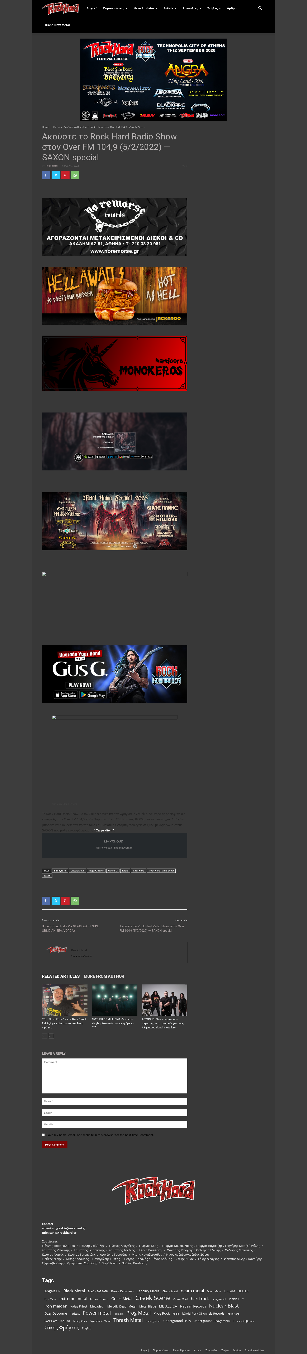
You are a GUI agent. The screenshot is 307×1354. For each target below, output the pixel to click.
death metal (192, 1291)
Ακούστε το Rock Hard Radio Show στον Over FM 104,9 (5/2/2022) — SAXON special (152, 928)
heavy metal (219, 1299)
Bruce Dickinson (122, 1291)
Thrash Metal (128, 1320)
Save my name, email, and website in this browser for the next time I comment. (100, 1135)
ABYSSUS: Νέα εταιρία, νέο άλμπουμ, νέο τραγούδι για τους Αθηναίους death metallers (163, 1023)
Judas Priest (78, 1306)
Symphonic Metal (100, 1321)
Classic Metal (77, 870)
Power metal (97, 1313)
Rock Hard (52, 165)
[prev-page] (44, 1035)
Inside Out (236, 1299)
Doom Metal (214, 1291)
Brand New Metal (57, 25)
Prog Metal (138, 1313)
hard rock (200, 1298)
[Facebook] (46, 175)
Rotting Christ (80, 1321)
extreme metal (73, 1298)
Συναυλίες (190, 8)
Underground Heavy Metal (212, 1321)
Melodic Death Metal (121, 1306)
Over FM (113, 870)
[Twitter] (56, 175)
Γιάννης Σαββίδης (244, 1321)
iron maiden (55, 1306)
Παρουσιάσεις (113, 8)
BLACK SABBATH (98, 1291)
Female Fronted (99, 1299)
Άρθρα (232, 8)
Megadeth (97, 1306)
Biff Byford (60, 870)
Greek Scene (152, 1298)
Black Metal (74, 1291)
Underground (153, 1321)
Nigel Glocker (96, 870)
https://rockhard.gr (81, 956)
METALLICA (168, 1306)
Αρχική (92, 8)
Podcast (75, 1313)
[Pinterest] (65, 175)
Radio (56, 127)
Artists (168, 8)
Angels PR (52, 1291)
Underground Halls (177, 1321)
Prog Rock (162, 1313)
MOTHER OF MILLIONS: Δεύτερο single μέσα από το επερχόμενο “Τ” (112, 1023)
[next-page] (51, 1035)
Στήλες (212, 8)
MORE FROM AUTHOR (104, 976)
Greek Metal (121, 1298)
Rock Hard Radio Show (161, 870)
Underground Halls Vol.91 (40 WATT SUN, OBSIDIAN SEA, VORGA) (70, 928)
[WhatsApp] (75, 175)
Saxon (47, 875)
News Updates (143, 8)
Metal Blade (147, 1306)
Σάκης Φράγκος (61, 1327)
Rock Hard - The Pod (57, 1321)
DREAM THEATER (236, 1291)
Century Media (148, 1291)
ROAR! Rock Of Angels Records (203, 1313)
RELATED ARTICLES (61, 976)
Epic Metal (50, 1299)
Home (45, 127)
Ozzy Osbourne (55, 1313)
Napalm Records (193, 1306)
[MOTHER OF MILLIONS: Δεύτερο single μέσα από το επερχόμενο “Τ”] (114, 1000)
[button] (260, 9)
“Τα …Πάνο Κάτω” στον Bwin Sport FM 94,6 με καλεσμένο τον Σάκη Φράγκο (64, 1023)
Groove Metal (180, 1299)
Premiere (118, 1313)
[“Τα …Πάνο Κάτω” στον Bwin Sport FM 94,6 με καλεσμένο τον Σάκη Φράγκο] (65, 1000)
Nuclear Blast (224, 1306)
